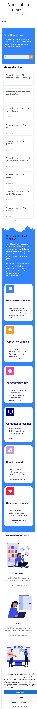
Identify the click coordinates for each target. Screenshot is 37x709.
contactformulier (14, 276)
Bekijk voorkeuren (20, 702)
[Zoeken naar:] (33, 21)
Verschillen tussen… (18, 7)
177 (23, 220)
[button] (36, 669)
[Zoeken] (31, 57)
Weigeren (20, 697)
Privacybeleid (23, 706)
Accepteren (20, 692)
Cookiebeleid (16, 706)
